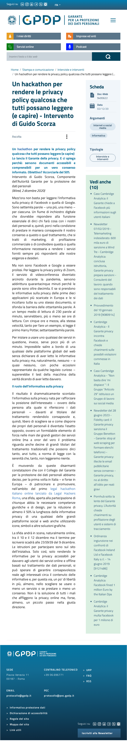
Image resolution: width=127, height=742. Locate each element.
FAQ (89, 676)
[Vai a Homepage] (32, 657)
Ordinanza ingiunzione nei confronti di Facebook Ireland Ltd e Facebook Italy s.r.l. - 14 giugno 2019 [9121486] (104, 552)
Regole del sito (19, 719)
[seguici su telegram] (36, 4)
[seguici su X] (40, 4)
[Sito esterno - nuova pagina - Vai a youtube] (104, 724)
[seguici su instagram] (27, 4)
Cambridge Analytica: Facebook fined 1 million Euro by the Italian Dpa (104, 584)
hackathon (25, 149)
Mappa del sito (19, 724)
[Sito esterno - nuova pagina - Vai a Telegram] (109, 724)
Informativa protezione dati (27, 707)
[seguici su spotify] (45, 4)
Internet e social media (102, 126)
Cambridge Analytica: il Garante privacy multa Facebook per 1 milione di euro (104, 613)
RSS (88, 681)
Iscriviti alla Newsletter (97, 733)
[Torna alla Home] (53, 19)
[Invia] (106, 56)
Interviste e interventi (71, 69)
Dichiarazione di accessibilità (28, 713)
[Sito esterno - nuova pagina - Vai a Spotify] (118, 724)
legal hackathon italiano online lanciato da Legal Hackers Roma (43, 493)
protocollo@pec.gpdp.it (59, 696)
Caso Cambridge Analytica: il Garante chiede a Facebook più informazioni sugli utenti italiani (105, 205)
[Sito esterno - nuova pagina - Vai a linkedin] (94, 724)
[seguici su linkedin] (22, 4)
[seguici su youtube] (31, 4)
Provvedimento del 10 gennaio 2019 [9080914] (104, 310)
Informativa (98, 135)
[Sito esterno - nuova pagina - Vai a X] (113, 724)
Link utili (15, 730)
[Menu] (113, 20)
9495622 (102, 98)
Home (15, 69)
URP (89, 670)
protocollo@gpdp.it (18, 696)
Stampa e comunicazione (38, 69)
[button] (66, 137)
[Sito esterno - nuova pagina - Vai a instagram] (99, 724)
